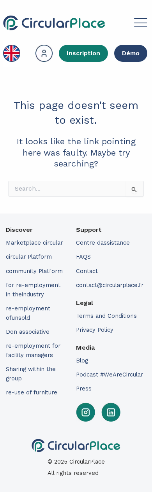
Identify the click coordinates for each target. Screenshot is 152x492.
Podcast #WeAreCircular (109, 374)
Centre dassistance (103, 242)
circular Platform (29, 256)
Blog (82, 360)
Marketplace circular (34, 242)
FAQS (83, 256)
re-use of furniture (31, 392)
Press (84, 388)
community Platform (34, 271)
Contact (87, 271)
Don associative (27, 331)
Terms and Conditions (106, 315)
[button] (127, 24)
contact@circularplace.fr (109, 285)
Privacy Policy (94, 329)
